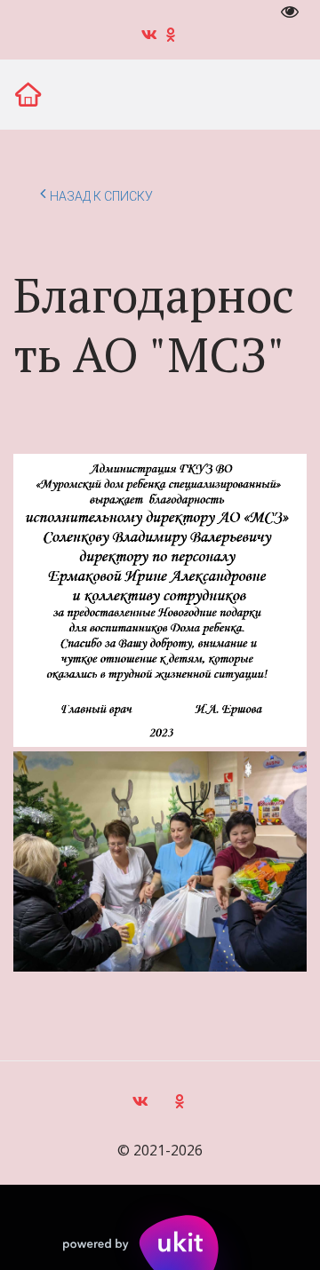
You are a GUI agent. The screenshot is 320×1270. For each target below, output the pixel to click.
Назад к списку (101, 196)
